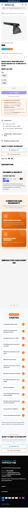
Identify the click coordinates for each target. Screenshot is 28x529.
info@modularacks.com (18, 424)
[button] (25, 4)
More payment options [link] (14, 96)
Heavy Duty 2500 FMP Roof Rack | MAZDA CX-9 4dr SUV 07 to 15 (12, 13)
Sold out (14, 88)
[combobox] (14, 8)
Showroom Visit (15, 150)
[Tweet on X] (6, 158)
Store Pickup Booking (14, 154)
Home (2, 12)
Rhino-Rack (4, 42)
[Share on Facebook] (9, 158)
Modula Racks (6, 504)
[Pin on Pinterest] (11, 158)
